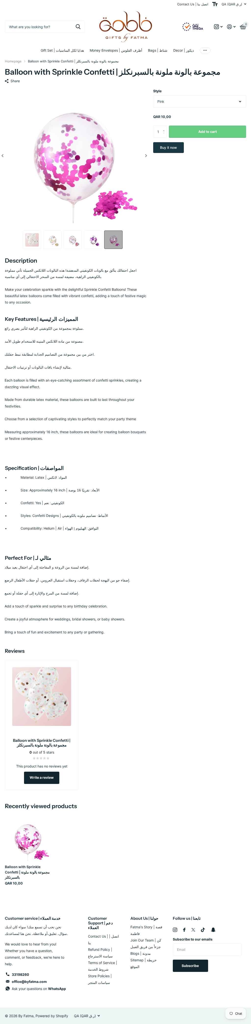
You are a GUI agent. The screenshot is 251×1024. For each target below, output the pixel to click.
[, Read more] (218, 26)
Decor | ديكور (183, 50)
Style (157, 91)
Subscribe (191, 966)
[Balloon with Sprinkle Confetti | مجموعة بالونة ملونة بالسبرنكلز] (27, 838)
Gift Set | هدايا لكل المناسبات (62, 50)
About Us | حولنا (144, 918)
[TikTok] (203, 930)
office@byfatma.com (29, 981)
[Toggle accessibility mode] (215, 4)
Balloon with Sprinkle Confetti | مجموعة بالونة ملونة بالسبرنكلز (27, 872)
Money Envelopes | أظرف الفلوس (116, 50)
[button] (2, 155)
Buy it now (168, 147)
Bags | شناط (157, 50)
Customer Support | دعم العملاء (100, 923)
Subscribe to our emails (193, 939)
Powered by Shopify (52, 1016)
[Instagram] (175, 930)
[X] (193, 929)
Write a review (42, 777)
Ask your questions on (39, 989)
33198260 (20, 974)
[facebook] (184, 930)
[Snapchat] (213, 930)
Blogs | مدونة (140, 953)
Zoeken (78, 27)
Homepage (13, 61)
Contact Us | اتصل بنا (192, 4)
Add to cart (207, 131)
